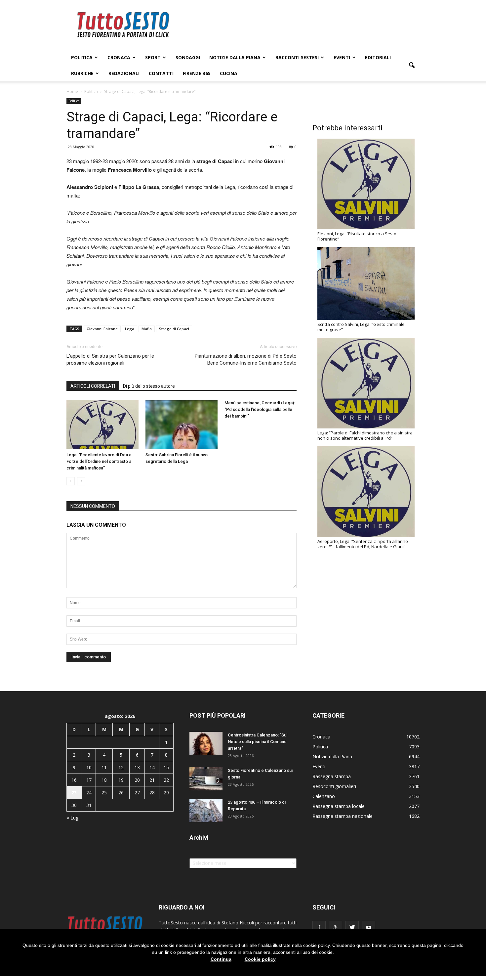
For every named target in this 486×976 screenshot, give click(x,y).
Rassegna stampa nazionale (342, 816)
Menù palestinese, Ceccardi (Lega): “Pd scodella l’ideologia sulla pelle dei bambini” (259, 409)
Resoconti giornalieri (334, 786)
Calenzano (323, 796)
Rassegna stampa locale (338, 806)
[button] (412, 65)
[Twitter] (352, 927)
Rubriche (82, 73)
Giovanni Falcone (102, 328)
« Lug (72, 818)
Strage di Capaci (174, 328)
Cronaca (118, 57)
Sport (153, 57)
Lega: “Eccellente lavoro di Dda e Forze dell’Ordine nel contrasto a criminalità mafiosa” (99, 461)
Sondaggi (188, 57)
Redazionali (124, 73)
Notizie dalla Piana (235, 57)
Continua (221, 959)
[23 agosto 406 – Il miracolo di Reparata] (206, 810)
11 (104, 767)
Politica (82, 57)
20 (137, 780)
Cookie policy (260, 959)
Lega (129, 328)
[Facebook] (319, 927)
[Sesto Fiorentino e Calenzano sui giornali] (206, 778)
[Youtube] (368, 927)
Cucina (228, 73)
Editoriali (378, 57)
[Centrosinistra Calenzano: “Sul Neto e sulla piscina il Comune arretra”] (206, 743)
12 (121, 767)
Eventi (342, 57)
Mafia (147, 328)
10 (89, 767)
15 (166, 767)
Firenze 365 (197, 73)
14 (152, 767)
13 (137, 767)
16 (74, 780)
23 (74, 792)
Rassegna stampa (331, 776)
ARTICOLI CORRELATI (92, 386)
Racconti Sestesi (297, 57)
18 (104, 780)
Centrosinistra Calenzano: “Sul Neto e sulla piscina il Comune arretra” (257, 741)
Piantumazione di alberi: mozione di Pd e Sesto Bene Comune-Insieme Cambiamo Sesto (246, 359)
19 (121, 780)
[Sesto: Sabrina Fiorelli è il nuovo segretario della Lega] (181, 424)
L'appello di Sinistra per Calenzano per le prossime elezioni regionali (110, 359)
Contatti (161, 73)
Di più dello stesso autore (149, 386)
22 (166, 780)
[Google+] (335, 927)
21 (152, 780)
